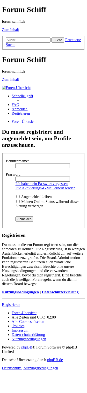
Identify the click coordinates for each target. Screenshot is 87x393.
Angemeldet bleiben (36, 197)
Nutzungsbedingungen (20, 292)
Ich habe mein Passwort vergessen (41, 184)
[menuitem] (15, 105)
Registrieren (11, 305)
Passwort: (13, 174)
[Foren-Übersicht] (16, 88)
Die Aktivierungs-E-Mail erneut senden (45, 188)
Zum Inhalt (10, 30)
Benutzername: (17, 161)
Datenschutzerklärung (60, 292)
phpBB (26, 347)
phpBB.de (55, 360)
